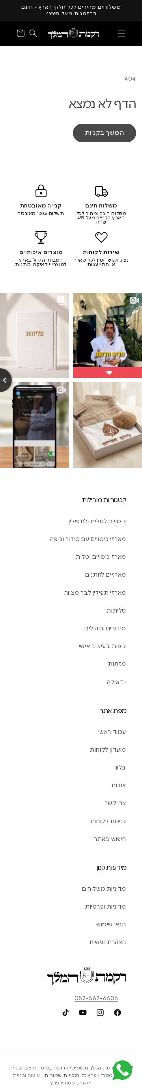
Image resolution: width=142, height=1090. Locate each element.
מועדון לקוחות (108, 749)
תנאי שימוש (111, 924)
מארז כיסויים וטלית (101, 556)
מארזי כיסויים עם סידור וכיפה (88, 539)
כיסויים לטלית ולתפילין (97, 521)
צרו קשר (115, 803)
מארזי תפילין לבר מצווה (95, 592)
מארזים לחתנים (105, 574)
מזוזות (117, 664)
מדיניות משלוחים (104, 888)
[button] (121, 33)
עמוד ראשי (112, 731)
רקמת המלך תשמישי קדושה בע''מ (79, 1068)
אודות (118, 785)
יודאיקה (116, 682)
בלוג (120, 767)
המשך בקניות (104, 132)
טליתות (116, 610)
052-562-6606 (96, 998)
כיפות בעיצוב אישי (102, 646)
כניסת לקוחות (108, 821)
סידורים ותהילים (105, 628)
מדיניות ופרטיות (105, 906)
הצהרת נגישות (107, 942)
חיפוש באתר (110, 839)
